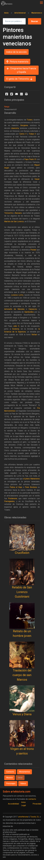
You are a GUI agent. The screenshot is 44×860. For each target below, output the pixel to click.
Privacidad (37, 804)
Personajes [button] (10, 783)
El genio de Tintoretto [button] (17, 78)
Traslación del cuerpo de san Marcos (22, 675)
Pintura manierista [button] (19, 61)
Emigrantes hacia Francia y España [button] (23, 70)
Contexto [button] (10, 772)
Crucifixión (22, 552)
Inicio (6, 13)
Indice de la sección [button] (16, 52)
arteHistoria (23, 817)
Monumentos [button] (24, 772)
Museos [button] (9, 777)
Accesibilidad (13, 804)
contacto (32, 799)
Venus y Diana (22, 714)
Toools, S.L (34, 817)
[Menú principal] (41, 3)
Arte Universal (20, 13)
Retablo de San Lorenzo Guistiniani (22, 592)
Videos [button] (23, 783)
